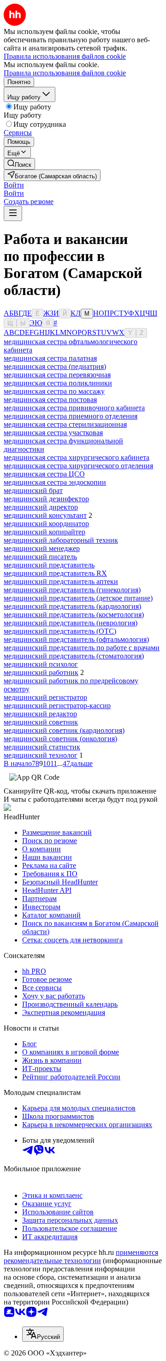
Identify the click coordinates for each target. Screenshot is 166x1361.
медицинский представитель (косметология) (74, 614)
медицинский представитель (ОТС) (60, 631)
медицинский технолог (40, 755)
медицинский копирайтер (44, 532)
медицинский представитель (49, 565)
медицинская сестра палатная (50, 358)
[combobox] (43, 1334)
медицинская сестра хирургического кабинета (76, 457)
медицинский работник (41, 672)
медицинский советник (41, 722)
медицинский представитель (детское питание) (78, 598)
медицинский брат (33, 490)
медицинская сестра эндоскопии (55, 482)
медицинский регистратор (45, 697)
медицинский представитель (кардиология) (72, 606)
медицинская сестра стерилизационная (65, 424)
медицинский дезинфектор (46, 499)
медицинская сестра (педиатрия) (55, 366)
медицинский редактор (40, 714)
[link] (19, 164)
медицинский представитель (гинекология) (72, 590)
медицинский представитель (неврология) (70, 623)
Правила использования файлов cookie (65, 73)
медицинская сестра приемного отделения (70, 416)
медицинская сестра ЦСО (44, 474)
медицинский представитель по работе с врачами (82, 648)
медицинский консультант (45, 515)
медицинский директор (41, 507)
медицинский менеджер (42, 548)
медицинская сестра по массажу (54, 391)
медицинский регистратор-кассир (57, 705)
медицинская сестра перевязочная (57, 375)
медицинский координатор (46, 523)
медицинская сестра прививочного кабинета (74, 408)
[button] (14, 185)
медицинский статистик (42, 747)
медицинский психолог (41, 664)
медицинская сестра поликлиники (58, 383)
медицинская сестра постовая (50, 399)
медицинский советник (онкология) (60, 739)
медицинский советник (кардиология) (64, 730)
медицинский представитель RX (55, 573)
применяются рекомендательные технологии (81, 1256)
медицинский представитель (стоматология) (74, 656)
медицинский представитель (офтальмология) (76, 639)
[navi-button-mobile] (13, 213)
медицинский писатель (40, 557)
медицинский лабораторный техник (61, 540)
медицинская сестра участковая (53, 433)
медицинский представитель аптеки (61, 581)
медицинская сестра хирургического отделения (78, 466)
